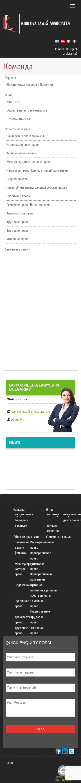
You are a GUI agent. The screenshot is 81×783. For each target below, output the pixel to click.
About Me (17, 420)
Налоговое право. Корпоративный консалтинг (38, 170)
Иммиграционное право (23, 145)
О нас (8, 95)
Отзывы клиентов (19, 119)
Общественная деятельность (27, 110)
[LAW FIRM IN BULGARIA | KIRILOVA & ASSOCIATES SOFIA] (36, 25)
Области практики (17, 129)
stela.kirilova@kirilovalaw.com (30, 412)
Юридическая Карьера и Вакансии (30, 85)
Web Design (63, 780)
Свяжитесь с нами (17, 249)
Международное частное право (29, 162)
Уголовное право (18, 239)
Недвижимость (17, 179)
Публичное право (18, 196)
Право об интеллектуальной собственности (37, 187)
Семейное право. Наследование (28, 205)
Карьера (10, 78)
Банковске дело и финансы (25, 136)
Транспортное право (20, 213)
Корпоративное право (21, 153)
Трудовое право (18, 222)
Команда (13, 102)
